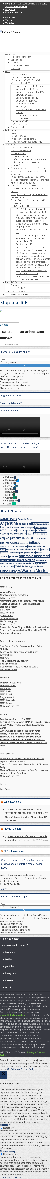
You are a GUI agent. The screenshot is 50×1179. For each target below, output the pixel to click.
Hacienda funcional (9, 542)
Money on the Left (9, 706)
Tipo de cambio (41, 564)
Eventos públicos (13, 12)
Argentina (9, 523)
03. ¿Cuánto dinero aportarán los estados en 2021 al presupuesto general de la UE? (31, 238)
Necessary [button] (5, 1124)
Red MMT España (13, 282)
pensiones (4, 553)
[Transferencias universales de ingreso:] (9, 321)
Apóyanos (10, 9)
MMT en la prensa (19, 124)
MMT (7, 71)
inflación (36, 542)
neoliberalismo (12, 549)
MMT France (6, 703)
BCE (2, 530)
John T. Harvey (7, 597)
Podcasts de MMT (19, 121)
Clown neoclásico (24, 95)
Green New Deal (40, 538)
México (2, 550)
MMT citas (15, 68)
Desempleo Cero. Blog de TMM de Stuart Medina (24, 627)
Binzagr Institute (8, 663)
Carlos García (21, 531)
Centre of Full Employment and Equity (18, 652)
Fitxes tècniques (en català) (23, 139)
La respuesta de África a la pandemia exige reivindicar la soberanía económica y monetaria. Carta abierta (30, 180)
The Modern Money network (14, 660)
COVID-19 (41, 530)
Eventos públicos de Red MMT (30, 86)
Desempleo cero (12, 802)
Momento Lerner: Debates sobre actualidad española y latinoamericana (22, 760)
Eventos (14, 62)
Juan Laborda (6, 615)
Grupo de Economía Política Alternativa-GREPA (23, 630)
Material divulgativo (20, 65)
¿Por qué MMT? (18, 288)
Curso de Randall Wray (26, 101)
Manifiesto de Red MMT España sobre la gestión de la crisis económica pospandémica (30, 162)
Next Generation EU (30, 549)
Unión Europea (10, 571)
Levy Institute (7, 654)
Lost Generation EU (20, 206)
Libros (13, 133)
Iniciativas (10, 144)
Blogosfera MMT (18, 127)
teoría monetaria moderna (21, 563)
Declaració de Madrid (21, 150)
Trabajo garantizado (32, 566)
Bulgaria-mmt (7, 697)
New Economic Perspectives (14, 595)
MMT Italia (5, 691)
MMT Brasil (6, 694)
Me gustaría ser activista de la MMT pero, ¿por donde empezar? (26, 5)
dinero (30, 534)
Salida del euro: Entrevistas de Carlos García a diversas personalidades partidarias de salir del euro (23, 742)
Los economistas (19, 74)
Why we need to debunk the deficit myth (20, 730)
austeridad (25, 523)
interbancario (5, 546)
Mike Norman (7, 612)
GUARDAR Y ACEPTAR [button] (11, 1177)
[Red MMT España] (10, 32)
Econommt (5, 688)
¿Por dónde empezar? (21, 57)
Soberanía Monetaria (10, 633)
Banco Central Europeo (24, 527)
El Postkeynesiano (14, 851)
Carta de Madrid (18, 153)
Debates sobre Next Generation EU (32, 276)
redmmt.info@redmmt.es (12, 1015)
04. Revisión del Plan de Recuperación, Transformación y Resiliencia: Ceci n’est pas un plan (31, 247)
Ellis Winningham (8, 621)
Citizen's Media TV (9, 618)
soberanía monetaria (34, 556)
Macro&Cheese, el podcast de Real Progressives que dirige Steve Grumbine (24, 772)
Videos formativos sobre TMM (30, 92)
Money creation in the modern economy (20, 733)
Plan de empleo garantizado (21, 552)
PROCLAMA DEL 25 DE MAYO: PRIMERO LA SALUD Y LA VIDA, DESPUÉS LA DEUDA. (29, 188)
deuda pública (20, 533)
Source (3, 889)
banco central (6, 527)
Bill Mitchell (10, 530)
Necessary (8, 1127)
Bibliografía (10, 130)
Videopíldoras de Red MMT (28, 89)
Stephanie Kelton (8, 606)
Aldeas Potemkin (13, 829)
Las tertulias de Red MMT (28, 98)
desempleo (6, 533)
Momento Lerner (37, 546)
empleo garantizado (12, 538)
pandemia (45, 549)
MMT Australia (7, 700)
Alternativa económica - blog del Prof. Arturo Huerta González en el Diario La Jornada (22, 602)
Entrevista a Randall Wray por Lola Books (20, 736)
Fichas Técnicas (18, 136)
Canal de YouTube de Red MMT (15, 719)
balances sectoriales (40, 524)
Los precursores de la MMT (23, 77)
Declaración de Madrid (21, 147)
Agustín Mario (8, 518)
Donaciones (16, 60)
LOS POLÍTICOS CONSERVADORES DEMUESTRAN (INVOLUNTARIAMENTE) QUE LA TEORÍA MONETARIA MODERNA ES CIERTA (26, 815)
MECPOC (4, 657)
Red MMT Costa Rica (10, 682)
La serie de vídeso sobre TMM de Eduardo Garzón (25, 722)
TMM (18, 566)
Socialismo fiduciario (7, 560)
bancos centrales (41, 527)
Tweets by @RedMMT (11, 403)
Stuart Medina (25, 560)
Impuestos (24, 543)
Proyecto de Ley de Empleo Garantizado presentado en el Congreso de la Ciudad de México (30, 171)
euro (29, 537)
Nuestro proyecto (19, 291)
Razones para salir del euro (28, 279)
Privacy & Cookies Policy (23, 1069)
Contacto (15, 285)
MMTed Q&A (22, 106)
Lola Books (5, 789)
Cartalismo (31, 530)
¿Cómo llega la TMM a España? (25, 80)
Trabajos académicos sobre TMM (26, 142)
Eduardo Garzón (40, 534)
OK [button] (8, 1069)
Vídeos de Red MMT (20, 83)
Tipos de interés (7, 566)
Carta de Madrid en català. (23, 156)
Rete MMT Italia (8, 685)
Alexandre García (25, 519)
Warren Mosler (34, 570)
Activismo (10, 54)
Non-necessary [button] (7, 1151)
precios (13, 556)
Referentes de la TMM (26, 103)
